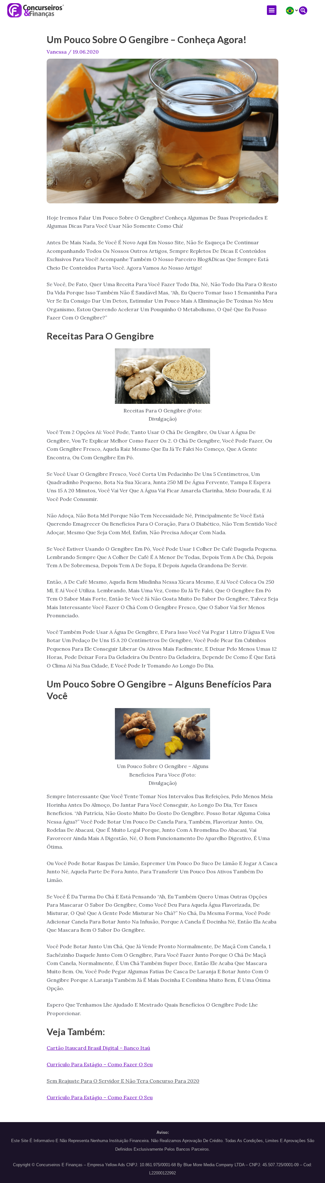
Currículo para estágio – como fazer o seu (100, 1064)
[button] (271, 10)
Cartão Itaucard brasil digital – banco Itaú (98, 1048)
